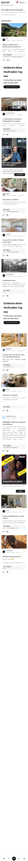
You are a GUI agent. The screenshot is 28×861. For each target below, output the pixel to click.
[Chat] (19, 858)
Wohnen (13, 552)
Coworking (19, 391)
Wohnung (18, 552)
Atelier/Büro (20, 195)
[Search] (9, 858)
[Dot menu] (24, 40)
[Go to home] (5, 2)
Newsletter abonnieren (12, 87)
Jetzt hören (19, 174)
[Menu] (3, 858)
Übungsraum (19, 276)
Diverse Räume (20, 40)
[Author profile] (4, 194)
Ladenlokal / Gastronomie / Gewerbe (15, 418)
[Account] (24, 858)
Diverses (13, 40)
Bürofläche (14, 115)
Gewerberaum (21, 418)
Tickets (21, 491)
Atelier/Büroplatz (20, 115)
